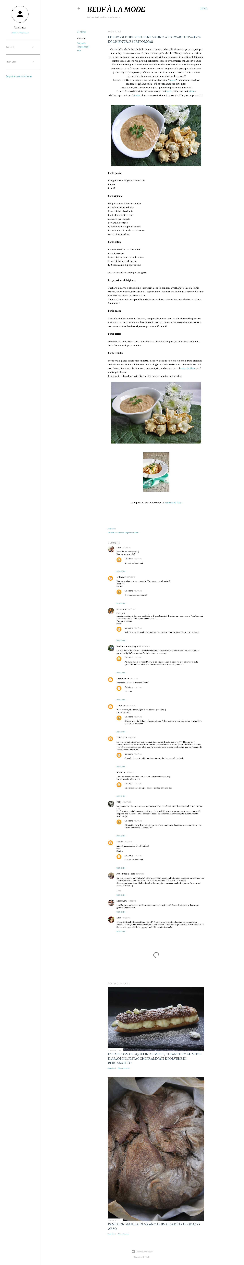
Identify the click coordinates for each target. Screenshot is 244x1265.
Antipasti (81, 43)
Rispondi (120, 571)
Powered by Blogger (144, 1251)
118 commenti (123, 1068)
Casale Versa (122, 678)
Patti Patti (121, 737)
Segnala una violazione (19, 76)
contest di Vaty (173, 502)
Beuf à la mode (116, 9)
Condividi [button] (81, 32)
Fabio (137, 95)
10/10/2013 (126, 547)
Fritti (79, 50)
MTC (169, 91)
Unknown (121, 577)
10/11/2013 (138, 559)
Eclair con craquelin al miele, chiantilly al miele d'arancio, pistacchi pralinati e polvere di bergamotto (154, 1058)
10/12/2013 (140, 874)
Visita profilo (20, 32)
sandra (119, 841)
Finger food (82, 47)
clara (118, 547)
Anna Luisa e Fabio (125, 874)
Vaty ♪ (119, 802)
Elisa (191, 91)
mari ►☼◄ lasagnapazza (128, 646)
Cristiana (129, 558)
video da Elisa (187, 368)
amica (173, 79)
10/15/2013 (126, 918)
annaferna (121, 609)
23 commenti (123, 1234)
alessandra (121, 901)
